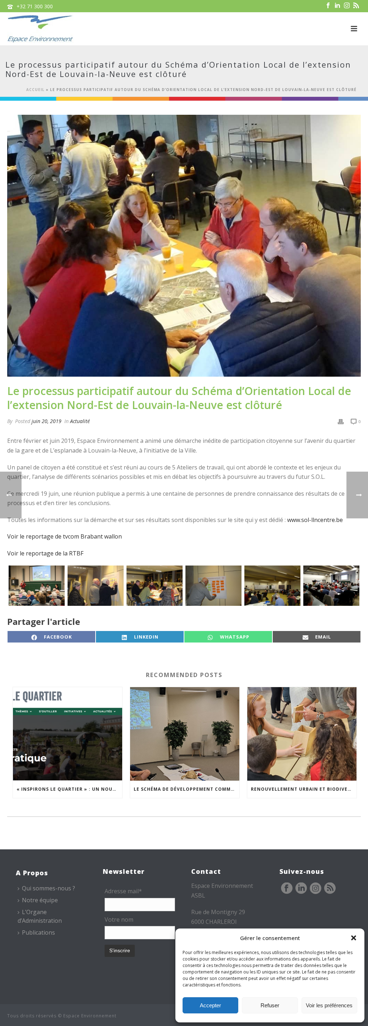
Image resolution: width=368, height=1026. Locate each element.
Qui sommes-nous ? (48, 888)
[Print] (341, 421)
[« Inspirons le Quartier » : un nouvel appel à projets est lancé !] (67, 734)
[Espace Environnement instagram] (315, 888)
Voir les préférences (329, 1005)
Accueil (35, 89)
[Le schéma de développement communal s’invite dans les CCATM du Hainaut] (184, 734)
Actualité (80, 421)
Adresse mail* (123, 891)
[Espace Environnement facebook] (287, 888)
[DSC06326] (96, 586)
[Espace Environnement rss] (330, 888)
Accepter (210, 1005)
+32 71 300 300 (35, 6)
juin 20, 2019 (46, 421)
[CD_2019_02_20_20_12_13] (37, 586)
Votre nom (119, 919)
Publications (38, 932)
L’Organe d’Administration (40, 916)
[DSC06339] (154, 586)
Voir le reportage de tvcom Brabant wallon (64, 536)
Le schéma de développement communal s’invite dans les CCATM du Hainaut (186, 789)
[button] (353, 937)
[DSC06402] (272, 586)
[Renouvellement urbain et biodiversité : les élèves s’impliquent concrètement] (301, 734)
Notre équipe (40, 900)
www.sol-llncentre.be (315, 520)
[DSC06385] (213, 586)
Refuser (270, 1005)
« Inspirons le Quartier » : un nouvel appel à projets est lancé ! (69, 789)
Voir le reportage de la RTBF (45, 553)
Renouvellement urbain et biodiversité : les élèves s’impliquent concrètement (303, 789)
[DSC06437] (331, 586)
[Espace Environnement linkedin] (301, 888)
